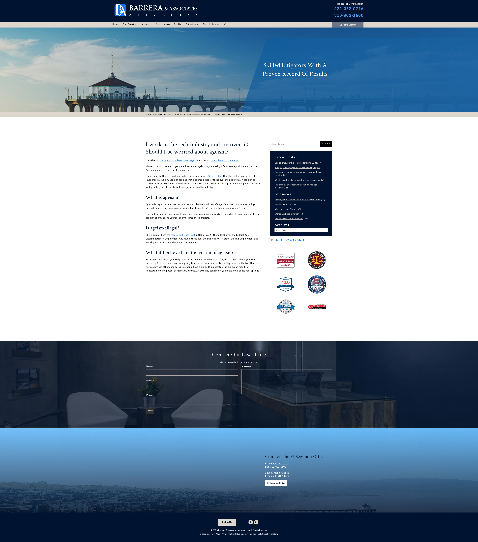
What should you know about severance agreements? (299, 180)
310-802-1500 (348, 15)
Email (150, 380)
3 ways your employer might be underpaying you (297, 167)
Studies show (215, 176)
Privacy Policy (228, 534)
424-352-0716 (348, 8)
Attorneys (145, 24)
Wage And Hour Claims (285, 209)
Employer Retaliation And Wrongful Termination (298, 199)
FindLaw (274, 534)
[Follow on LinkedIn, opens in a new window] (256, 522)
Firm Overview (129, 24)
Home (115, 24)
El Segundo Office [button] (276, 483)
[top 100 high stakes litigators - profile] (316, 293)
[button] (475, 523)
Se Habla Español (348, 24)
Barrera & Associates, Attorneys (177, 160)
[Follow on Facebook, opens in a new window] (250, 522)
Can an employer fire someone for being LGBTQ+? (298, 162)
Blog (205, 24)
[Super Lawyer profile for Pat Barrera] (285, 267)
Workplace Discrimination (225, 160)
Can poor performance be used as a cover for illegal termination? (298, 174)
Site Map (216, 534)
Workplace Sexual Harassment (289, 218)
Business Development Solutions (251, 534)
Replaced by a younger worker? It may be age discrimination (296, 186)
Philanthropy (192, 24)
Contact (216, 24)
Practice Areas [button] (162, 24)
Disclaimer (205, 534)
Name (149, 366)
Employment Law (283, 204)
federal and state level (183, 235)
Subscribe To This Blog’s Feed (289, 240)
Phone (149, 395)
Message (246, 366)
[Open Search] (225, 24)
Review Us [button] (226, 522)
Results (177, 24)
